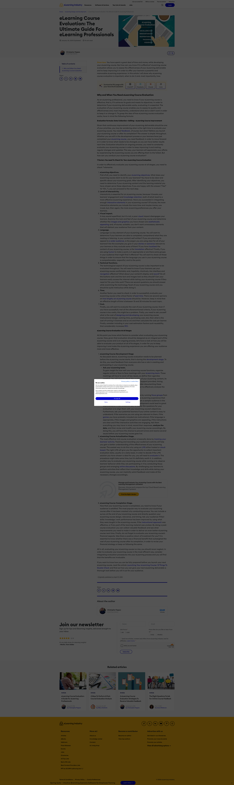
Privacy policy (125, 381)
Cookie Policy (134, 381)
